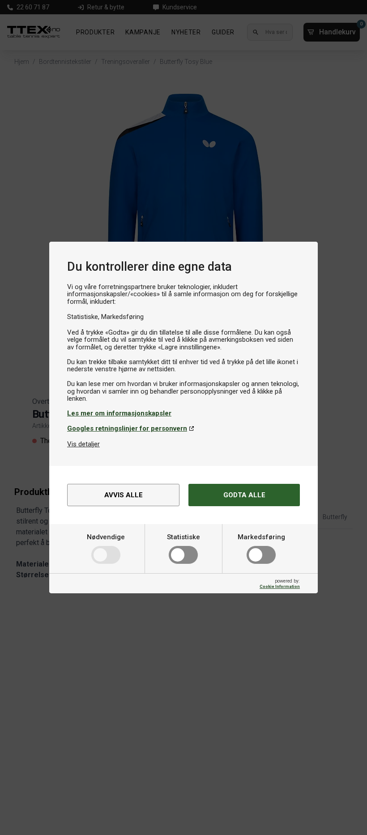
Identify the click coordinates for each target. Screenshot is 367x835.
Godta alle (244, 495)
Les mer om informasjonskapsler (119, 413)
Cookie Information (280, 586)
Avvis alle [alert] (123, 495)
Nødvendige (106, 537)
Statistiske (183, 537)
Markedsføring (261, 537)
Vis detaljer (83, 444)
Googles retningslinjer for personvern (127, 428)
